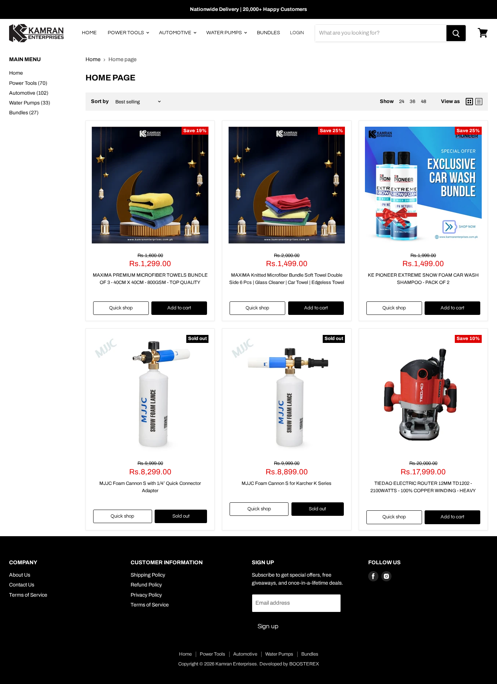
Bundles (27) (24, 112)
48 (423, 101)
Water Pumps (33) (29, 103)
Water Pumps (224, 32)
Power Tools (126, 32)
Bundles (268, 32)
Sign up (268, 626)
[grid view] (469, 101)
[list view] (478, 101)
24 (401, 101)
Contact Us (21, 585)
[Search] (456, 33)
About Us (19, 575)
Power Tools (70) (28, 83)
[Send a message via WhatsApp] (12, 671)
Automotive (175, 32)
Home (89, 32)
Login (297, 32)
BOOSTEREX (304, 664)
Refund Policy (146, 585)
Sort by (100, 101)
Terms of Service (28, 595)
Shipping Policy (148, 575)
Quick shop (121, 308)
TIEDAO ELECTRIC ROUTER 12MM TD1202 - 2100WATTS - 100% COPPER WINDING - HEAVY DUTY (423, 490)
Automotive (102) (28, 93)
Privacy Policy (146, 595)
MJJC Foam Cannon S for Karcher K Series (286, 483)
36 (413, 101)
